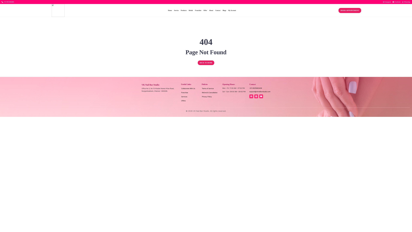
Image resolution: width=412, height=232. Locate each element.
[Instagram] (256, 96)
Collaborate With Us (188, 88)
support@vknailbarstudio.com (259, 91)
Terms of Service (208, 88)
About (211, 10)
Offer (205, 10)
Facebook (398, 2)
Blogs (224, 10)
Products (184, 10)
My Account (232, 10)
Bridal (191, 10)
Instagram (388, 2)
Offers (183, 101)
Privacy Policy (207, 97)
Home (170, 10)
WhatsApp (407, 2)
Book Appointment (350, 10)
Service (176, 10)
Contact (217, 10)
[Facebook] (251, 96)
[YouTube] (261, 96)
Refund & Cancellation (209, 92)
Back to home (206, 63)
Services (184, 97)
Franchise (198, 10)
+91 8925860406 (9, 2)
